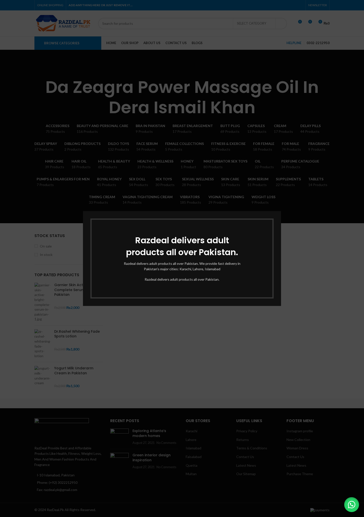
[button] (351, 504)
